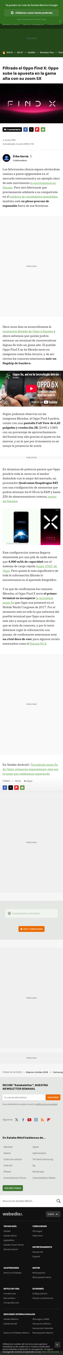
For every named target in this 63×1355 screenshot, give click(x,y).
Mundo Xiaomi (11, 1249)
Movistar (8, 1146)
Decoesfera (9, 1298)
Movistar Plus (47, 52)
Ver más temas (12, 1188)
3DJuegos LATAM (40, 1319)
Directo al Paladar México (17, 1332)
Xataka (7, 1231)
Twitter (31, 129)
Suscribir (53, 1097)
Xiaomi (7, 1153)
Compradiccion (11, 1302)
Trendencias (10, 1293)
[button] (22, 156)
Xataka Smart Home (14, 1244)
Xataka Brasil (10, 1323)
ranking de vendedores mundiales (33, 196)
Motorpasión (38, 1272)
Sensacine (37, 1251)
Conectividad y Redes (43, 1177)
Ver (33, 928)
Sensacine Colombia (42, 1328)
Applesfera (9, 1240)
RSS (42, 1119)
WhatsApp (38, 1171)
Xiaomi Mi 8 (38, 643)
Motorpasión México (42, 1332)
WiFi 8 (9, 52)
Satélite (31, 52)
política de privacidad (46, 1104)
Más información (50, 1351)
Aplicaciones (39, 1153)
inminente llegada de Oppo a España (28, 331)
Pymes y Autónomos (42, 1298)
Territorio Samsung (42, 1159)
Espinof (36, 1256)
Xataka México (11, 1319)
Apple (35, 1146)
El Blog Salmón (39, 1293)
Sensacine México (41, 1323)
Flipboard (37, 129)
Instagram (35, 1119)
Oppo (29, 780)
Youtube (29, 1119)
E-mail (43, 129)
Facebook (25, 129)
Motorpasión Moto (41, 1277)
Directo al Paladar (13, 1272)
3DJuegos (37, 1231)
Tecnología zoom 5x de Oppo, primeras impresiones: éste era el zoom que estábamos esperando (30, 769)
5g (33, 1165)
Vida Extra (37, 1235)
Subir (51, 1214)
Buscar (59, 1201)
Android (8, 1165)
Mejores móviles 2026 (37, 1072)
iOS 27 (20, 52)
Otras (18, 780)
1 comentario (14, 129)
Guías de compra (13, 1159)
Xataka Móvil (10, 1235)
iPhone (7, 1171)
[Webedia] (13, 1216)
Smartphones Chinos (15, 1177)
